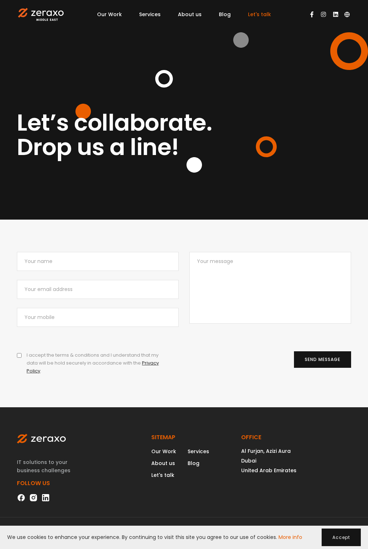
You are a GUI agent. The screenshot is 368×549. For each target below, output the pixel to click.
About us (190, 14)
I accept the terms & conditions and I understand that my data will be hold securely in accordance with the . (93, 363)
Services (150, 14)
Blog (225, 14)
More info (290, 537)
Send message (322, 359)
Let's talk (259, 14)
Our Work (109, 14)
